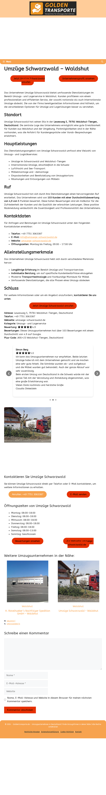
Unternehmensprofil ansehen (78, 78)
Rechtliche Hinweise (32, 732)
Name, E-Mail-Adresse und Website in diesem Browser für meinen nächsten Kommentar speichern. (49, 699)
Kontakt (78, 732)
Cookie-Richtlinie (67, 732)
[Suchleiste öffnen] (102, 61)
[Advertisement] (53, 38)
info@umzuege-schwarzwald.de (38, 237)
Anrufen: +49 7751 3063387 (27, 494)
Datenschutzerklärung (50, 732)
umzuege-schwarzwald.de (36, 240)
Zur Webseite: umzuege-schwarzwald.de (80, 543)
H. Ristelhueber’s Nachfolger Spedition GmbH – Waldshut (27, 612)
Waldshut (27, 606)
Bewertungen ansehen (27, 541)
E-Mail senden (78, 494)
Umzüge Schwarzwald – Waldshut (78, 610)
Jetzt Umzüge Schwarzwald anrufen (29, 80)
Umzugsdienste (13, 624)
